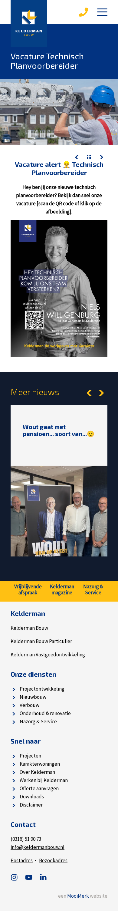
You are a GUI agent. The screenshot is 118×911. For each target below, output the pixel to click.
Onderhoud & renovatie (45, 713)
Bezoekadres (53, 860)
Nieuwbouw (33, 697)
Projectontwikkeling (42, 688)
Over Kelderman (37, 772)
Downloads (32, 796)
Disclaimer (31, 804)
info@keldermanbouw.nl (37, 847)
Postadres (22, 860)
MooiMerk (78, 896)
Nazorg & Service (38, 721)
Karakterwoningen (40, 764)
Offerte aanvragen (39, 788)
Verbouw (29, 705)
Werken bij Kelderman (44, 780)
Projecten (30, 755)
